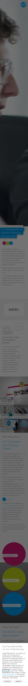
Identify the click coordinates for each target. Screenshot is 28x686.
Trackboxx (5, 671)
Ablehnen (18, 681)
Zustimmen (7, 681)
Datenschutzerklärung (9, 674)
